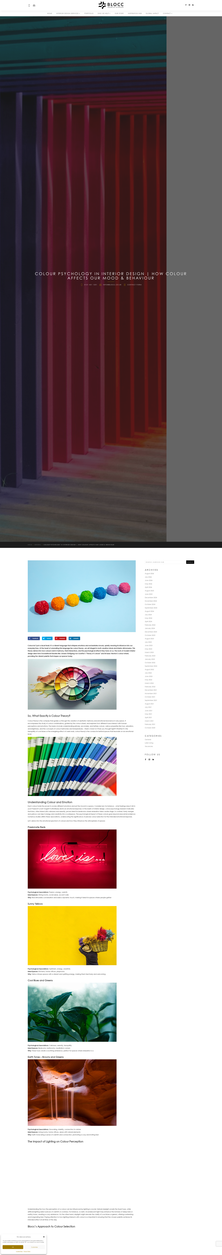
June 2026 (148, 580)
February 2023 (150, 656)
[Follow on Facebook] (186, 5)
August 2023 (149, 639)
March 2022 (149, 683)
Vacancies (149, 746)
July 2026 (148, 577)
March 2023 (149, 652)
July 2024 (148, 615)
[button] (44, 1237)
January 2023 (150, 659)
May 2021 (148, 714)
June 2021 (148, 711)
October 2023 (150, 635)
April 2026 (148, 587)
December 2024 (151, 597)
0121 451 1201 (90, 285)
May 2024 (148, 618)
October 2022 (150, 663)
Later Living (149, 743)
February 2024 (150, 625)
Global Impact (152, 13)
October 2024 (150, 604)
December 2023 (151, 632)
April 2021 (148, 717)
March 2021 (149, 721)
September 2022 (151, 666)
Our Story (119, 13)
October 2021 (150, 697)
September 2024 (151, 608)
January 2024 (150, 628)
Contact (167, 13)
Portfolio (89, 13)
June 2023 (148, 645)
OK (13, 1247)
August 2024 (149, 611)
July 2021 (148, 707)
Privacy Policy (27, 1251)
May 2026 (148, 584)
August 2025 (149, 591)
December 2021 (151, 690)
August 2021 (149, 704)
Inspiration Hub (135, 13)
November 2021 (151, 693)
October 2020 (150, 728)
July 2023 (148, 642)
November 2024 (151, 601)
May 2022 (148, 680)
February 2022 (150, 687)
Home (49, 13)
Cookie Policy (19, 1251)
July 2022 (148, 673)
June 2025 (148, 594)
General (148, 739)
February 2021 (150, 724)
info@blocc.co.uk (112, 285)
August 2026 (149, 573)
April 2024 (148, 621)
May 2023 (148, 649)
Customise (34, 1247)
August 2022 (149, 669)
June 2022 (148, 676)
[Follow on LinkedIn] (192, 5)
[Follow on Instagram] (189, 5)
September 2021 (151, 700)
